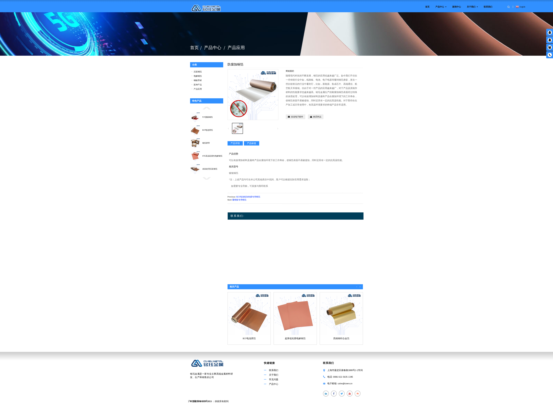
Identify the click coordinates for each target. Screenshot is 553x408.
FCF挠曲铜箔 (207, 117)
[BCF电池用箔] (249, 314)
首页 (427, 7)
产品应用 (236, 47)
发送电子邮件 (297, 116)
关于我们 (471, 7)
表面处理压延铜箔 (209, 169)
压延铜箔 (198, 71)
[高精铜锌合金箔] (341, 314)
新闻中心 (456, 7)
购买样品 (317, 116)
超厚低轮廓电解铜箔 (295, 338)
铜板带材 (198, 80)
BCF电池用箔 (207, 130)
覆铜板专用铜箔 (239, 199)
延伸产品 (198, 84)
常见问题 (273, 379)
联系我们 (488, 7)
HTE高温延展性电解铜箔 (212, 156)
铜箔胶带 (206, 143)
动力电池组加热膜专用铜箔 (248, 196)
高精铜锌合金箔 (341, 338)
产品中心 (439, 7)
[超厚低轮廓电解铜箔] (295, 314)
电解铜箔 (198, 76)
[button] (206, 108)
